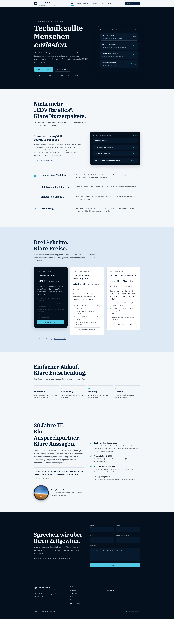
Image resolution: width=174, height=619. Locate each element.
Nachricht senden (115, 565)
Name (92, 525)
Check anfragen (50, 322)
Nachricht (93, 545)
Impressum (110, 587)
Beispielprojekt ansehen (43, 160)
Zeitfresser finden (42, 69)
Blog (102, 4)
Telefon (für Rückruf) (122, 535)
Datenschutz (111, 590)
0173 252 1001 (75, 603)
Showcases (94, 4)
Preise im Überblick (60, 339)
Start (72, 4)
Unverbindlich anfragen (87, 330)
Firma (118, 525)
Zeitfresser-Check (133, 4)
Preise (79, 4)
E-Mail (92, 535)
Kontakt (108, 4)
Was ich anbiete (62, 69)
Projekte (86, 4)
